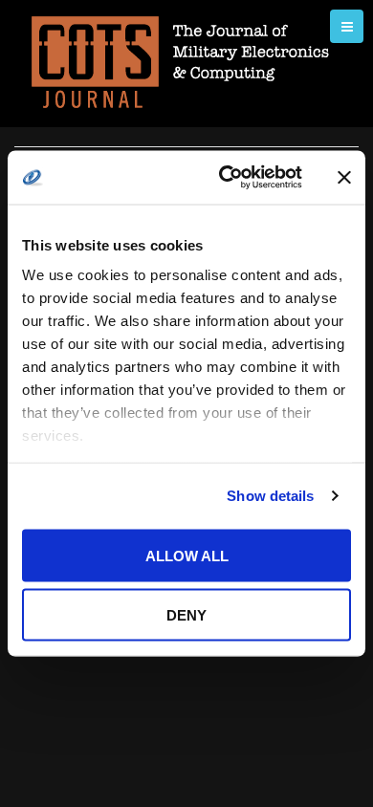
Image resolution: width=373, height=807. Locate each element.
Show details (270, 496)
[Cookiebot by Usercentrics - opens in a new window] (226, 177)
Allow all (187, 555)
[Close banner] (344, 177)
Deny (186, 615)
